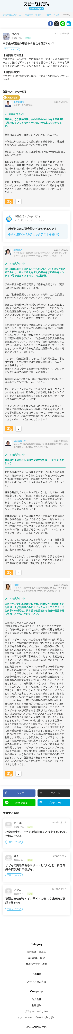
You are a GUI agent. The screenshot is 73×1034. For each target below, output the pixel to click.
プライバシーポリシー (36, 1011)
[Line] (62, 23)
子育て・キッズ (52, 15)
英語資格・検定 (36, 958)
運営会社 (36, 999)
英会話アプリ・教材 (36, 964)
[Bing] (69, 23)
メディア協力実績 (36, 981)
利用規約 (36, 1005)
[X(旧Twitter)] (56, 23)
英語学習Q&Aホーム (12, 15)
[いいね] (9, 201)
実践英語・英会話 (33, 15)
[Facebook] (50, 23)
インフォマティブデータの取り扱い (36, 1017)
